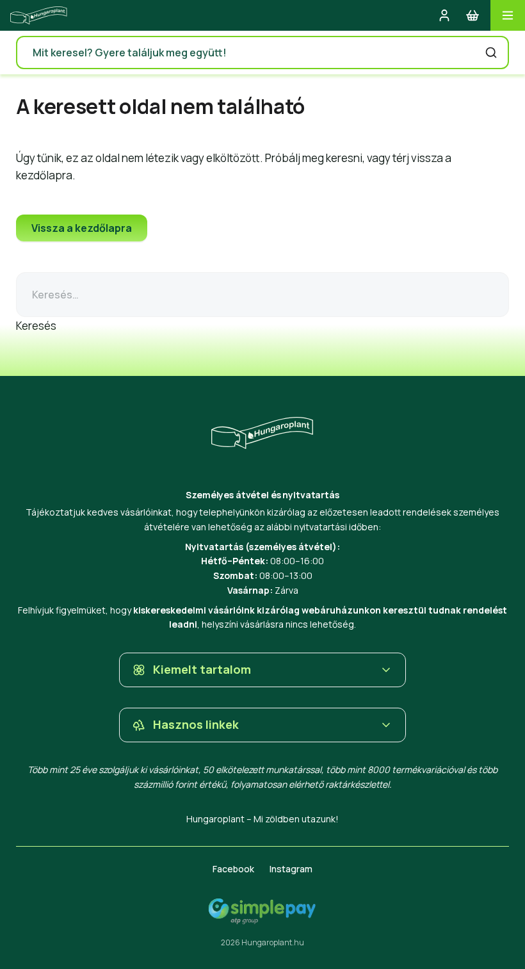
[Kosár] (472, 15)
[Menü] (507, 15)
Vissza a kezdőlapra (81, 228)
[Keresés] (491, 52)
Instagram (291, 869)
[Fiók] (444, 15)
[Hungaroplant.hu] (38, 15)
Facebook (233, 869)
